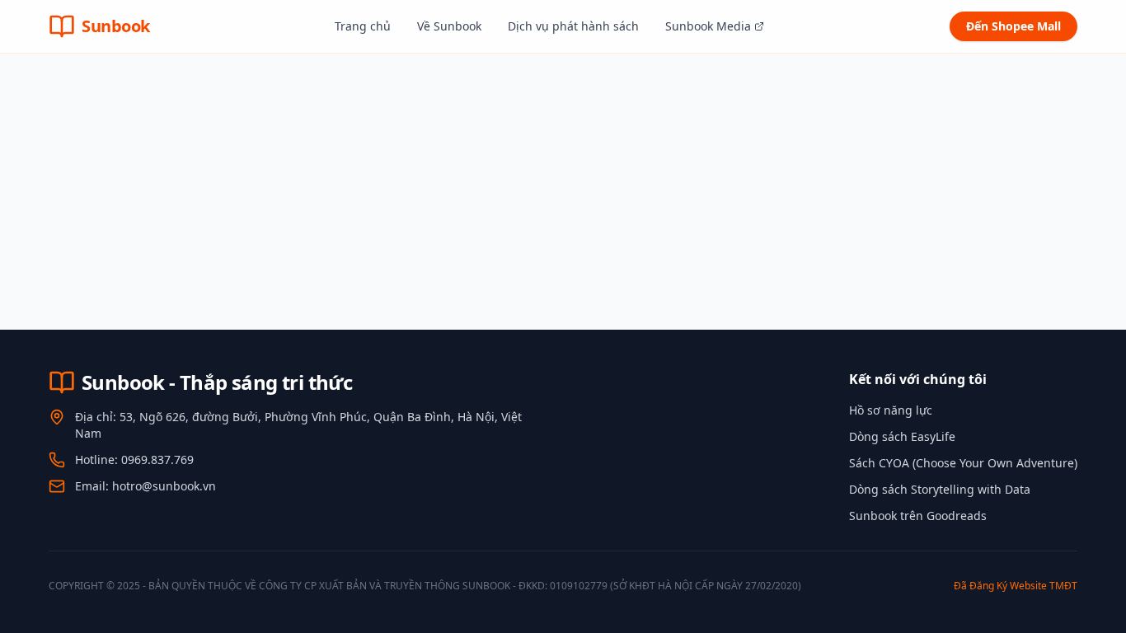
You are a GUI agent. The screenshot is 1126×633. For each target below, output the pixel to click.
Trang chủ (363, 26)
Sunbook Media (708, 26)
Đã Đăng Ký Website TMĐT (1015, 586)
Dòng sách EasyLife (902, 436)
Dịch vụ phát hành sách (573, 26)
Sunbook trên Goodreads (918, 515)
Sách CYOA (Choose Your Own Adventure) (963, 463)
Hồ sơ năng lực (890, 410)
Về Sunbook (449, 26)
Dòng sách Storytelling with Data (939, 489)
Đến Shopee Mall (1013, 26)
